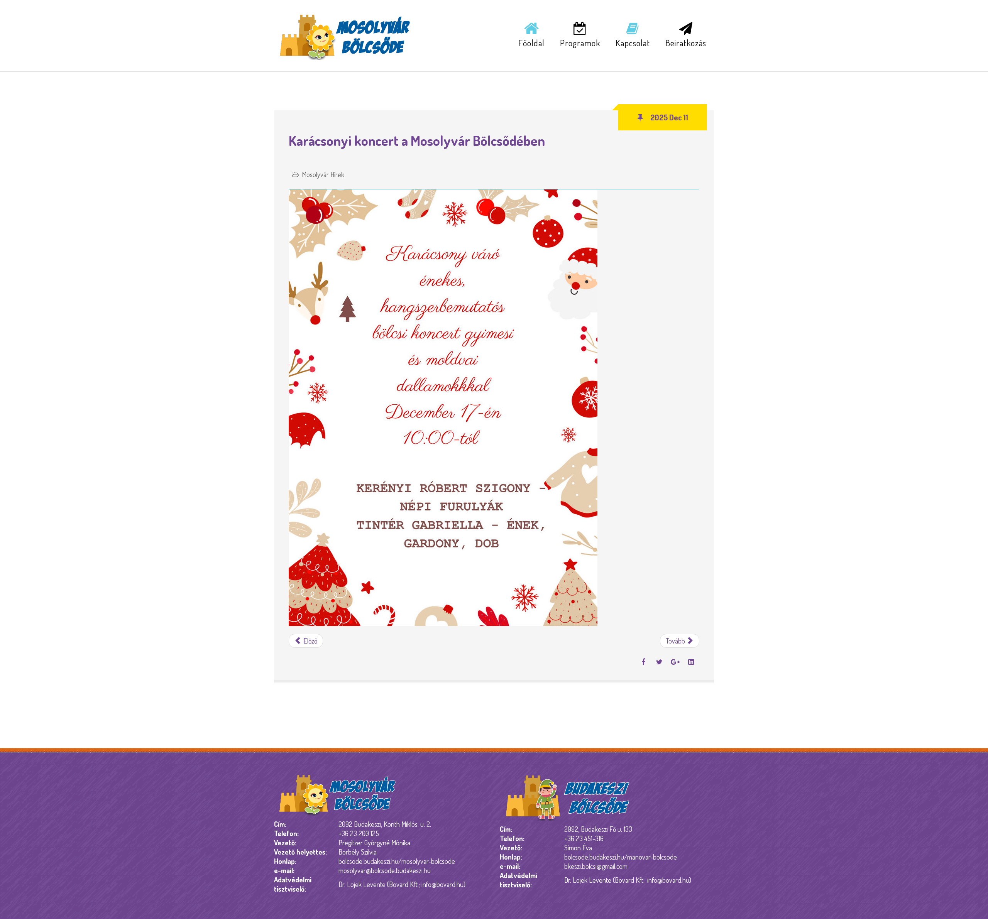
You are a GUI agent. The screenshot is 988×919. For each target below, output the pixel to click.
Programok (580, 42)
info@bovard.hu (442, 884)
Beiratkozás (685, 42)
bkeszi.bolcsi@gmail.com (596, 866)
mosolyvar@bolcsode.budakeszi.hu (384, 870)
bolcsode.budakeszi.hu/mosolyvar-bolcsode (396, 861)
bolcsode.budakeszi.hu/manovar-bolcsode (620, 857)
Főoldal (531, 42)
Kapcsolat (633, 42)
